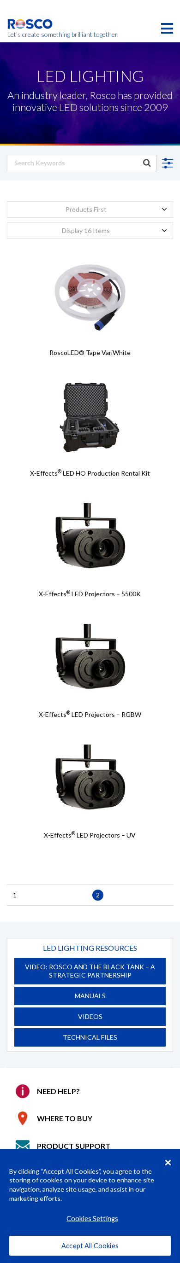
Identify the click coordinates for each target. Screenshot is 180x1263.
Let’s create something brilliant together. (30, 34)
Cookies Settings (92, 1218)
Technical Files (90, 1037)
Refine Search (166, 163)
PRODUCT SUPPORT (73, 1145)
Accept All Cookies (90, 1246)
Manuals (90, 996)
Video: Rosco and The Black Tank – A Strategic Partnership (90, 971)
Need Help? (58, 1091)
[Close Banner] (168, 1162)
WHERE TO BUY (64, 1118)
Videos (90, 1016)
